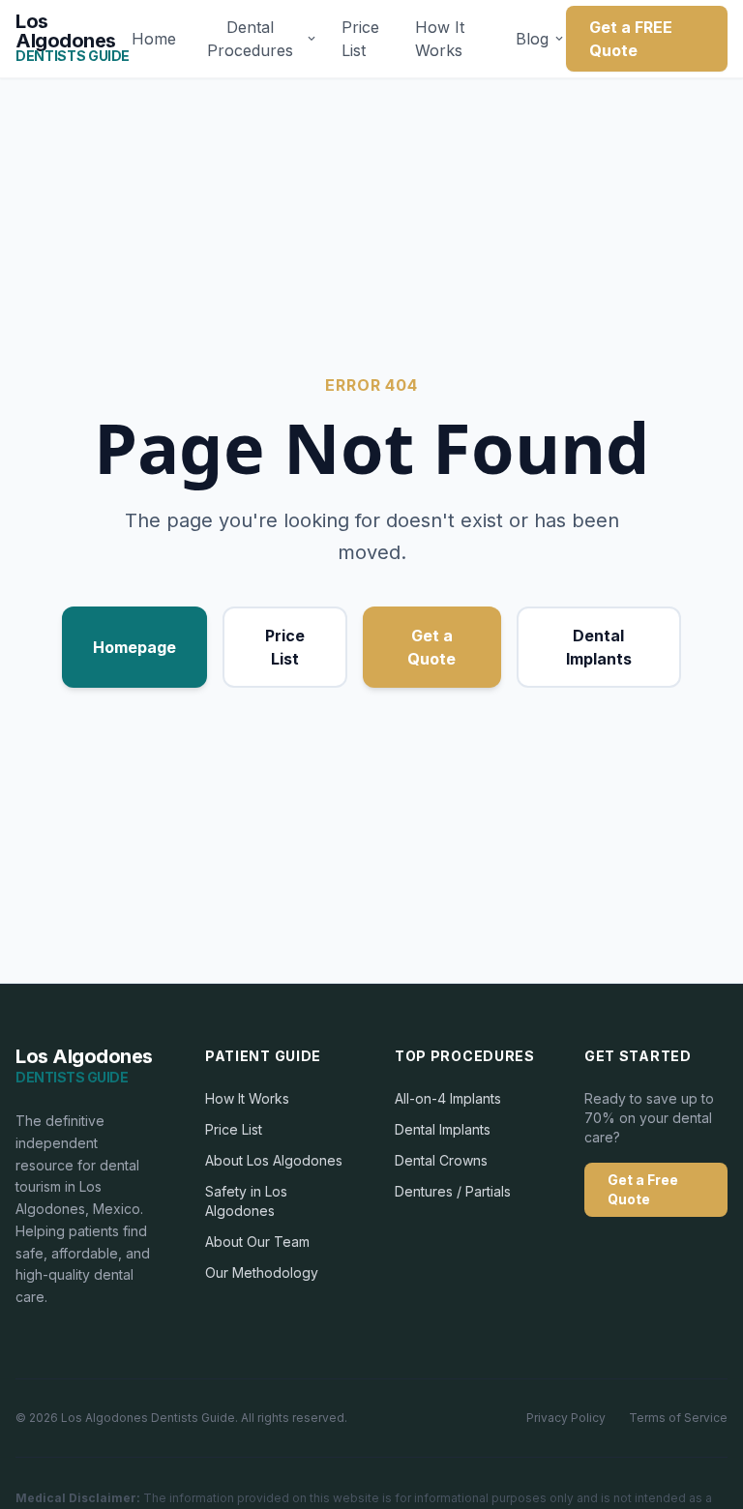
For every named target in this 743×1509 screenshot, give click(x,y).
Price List (360, 38)
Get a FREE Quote (630, 38)
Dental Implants (599, 647)
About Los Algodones (273, 1160)
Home (154, 38)
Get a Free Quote (643, 1189)
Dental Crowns (441, 1160)
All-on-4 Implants (448, 1098)
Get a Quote (431, 647)
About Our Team (257, 1241)
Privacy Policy (566, 1417)
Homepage (134, 647)
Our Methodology (261, 1272)
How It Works (439, 38)
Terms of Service (678, 1417)
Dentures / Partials (453, 1191)
